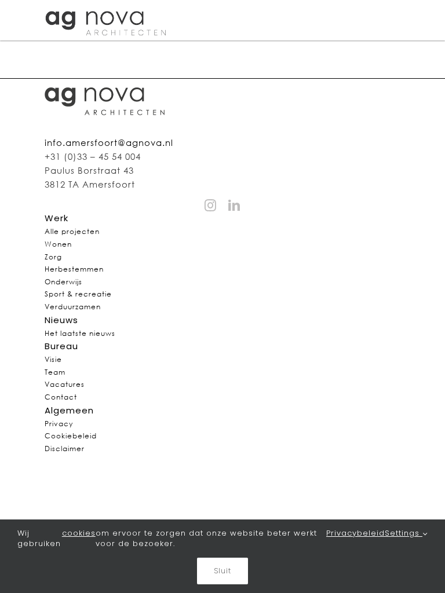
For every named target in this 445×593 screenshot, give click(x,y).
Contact (61, 397)
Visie (53, 359)
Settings (403, 533)
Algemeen (69, 410)
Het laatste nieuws (80, 333)
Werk (56, 218)
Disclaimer (65, 448)
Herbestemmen (74, 269)
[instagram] (211, 205)
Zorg (53, 257)
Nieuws (61, 320)
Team (55, 372)
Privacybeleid (355, 533)
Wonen (58, 244)
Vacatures (65, 384)
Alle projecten (72, 231)
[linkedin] (234, 205)
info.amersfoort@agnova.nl (109, 142)
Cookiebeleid (71, 436)
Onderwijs (63, 282)
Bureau (61, 346)
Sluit (222, 570)
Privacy (59, 424)
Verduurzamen (73, 307)
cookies (79, 533)
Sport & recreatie (78, 294)
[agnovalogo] (107, 7)
